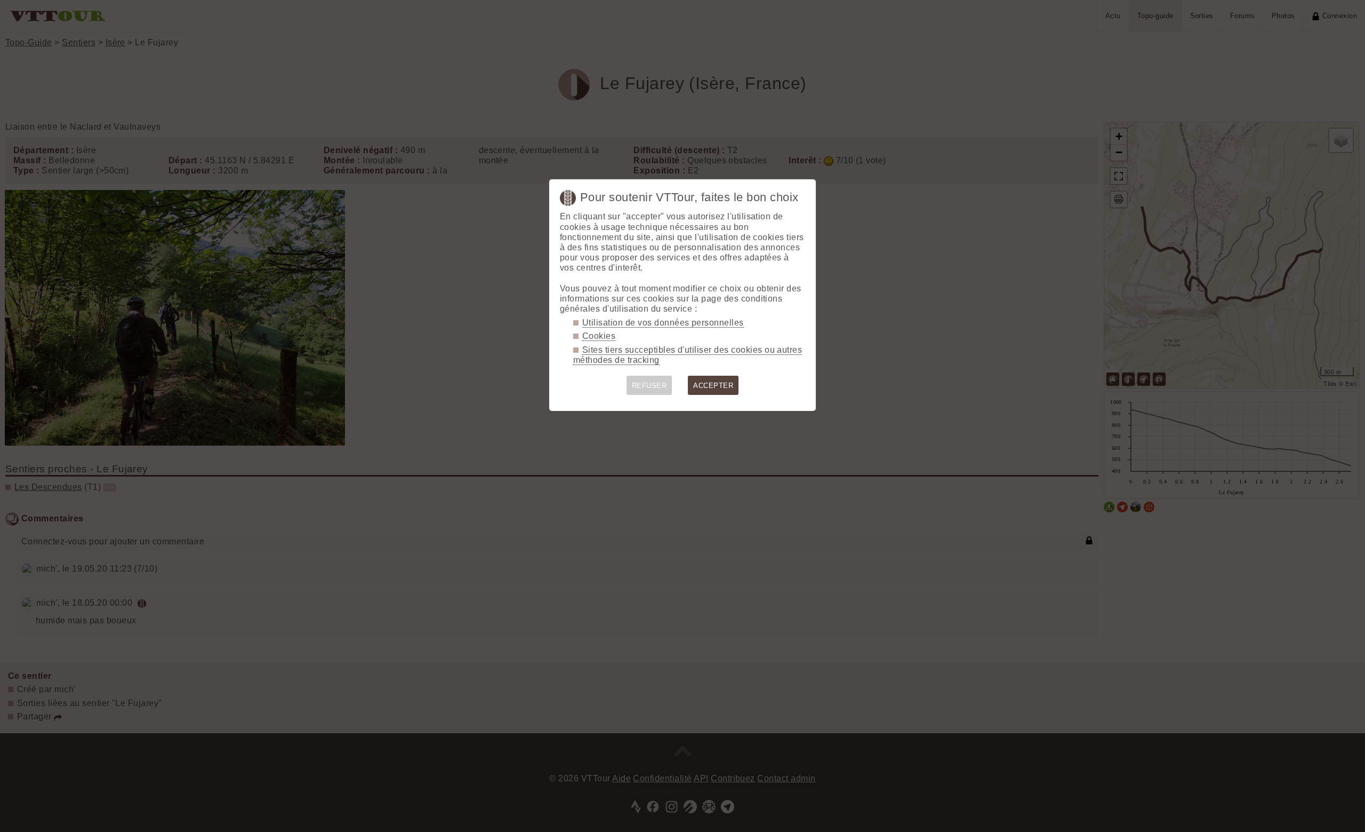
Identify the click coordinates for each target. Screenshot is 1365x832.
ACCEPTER (713, 386)
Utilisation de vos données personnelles (663, 322)
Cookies (598, 335)
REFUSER (649, 386)
